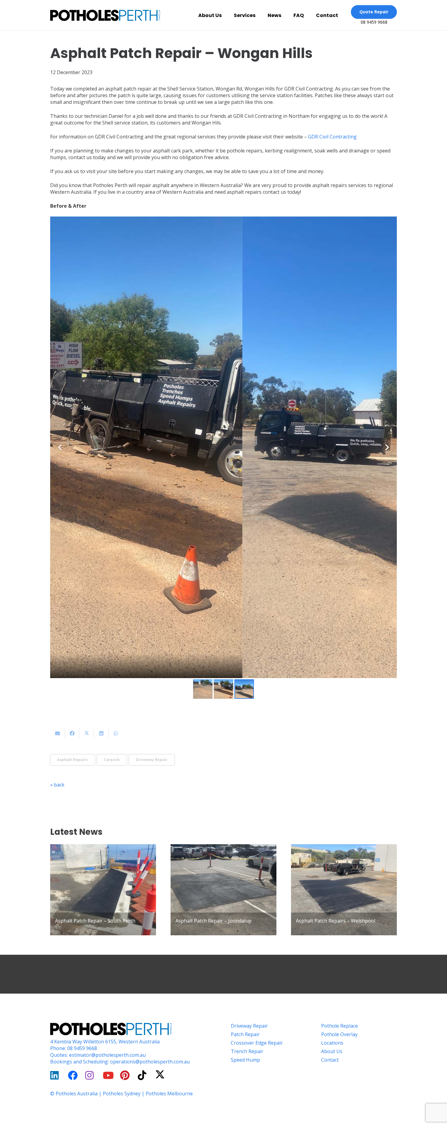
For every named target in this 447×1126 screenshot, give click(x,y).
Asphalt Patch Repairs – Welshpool (335, 920)
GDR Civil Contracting (332, 136)
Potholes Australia (77, 1093)
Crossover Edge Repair (257, 1042)
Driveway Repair (249, 1025)
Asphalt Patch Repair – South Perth (95, 920)
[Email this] (57, 733)
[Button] (56, 1075)
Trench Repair (247, 1051)
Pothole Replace (339, 1025)
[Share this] (72, 733)
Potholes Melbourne (169, 1093)
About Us (331, 1051)
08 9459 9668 (82, 1048)
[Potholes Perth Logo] (105, 15)
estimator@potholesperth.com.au (107, 1055)
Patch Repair (245, 1034)
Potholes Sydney (121, 1093)
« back (57, 784)
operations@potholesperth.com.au (150, 1061)
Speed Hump (245, 1059)
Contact (330, 1059)
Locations (332, 1042)
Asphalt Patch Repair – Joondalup (213, 920)
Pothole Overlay (339, 1034)
